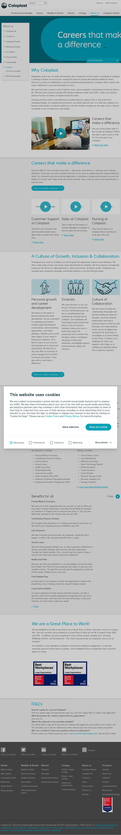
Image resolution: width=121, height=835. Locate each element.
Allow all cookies (98, 427)
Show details (101, 442)
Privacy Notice (72, 416)
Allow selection (70, 427)
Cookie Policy (52, 416)
